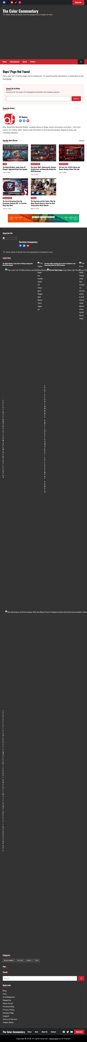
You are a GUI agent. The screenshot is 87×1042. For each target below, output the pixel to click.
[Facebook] (4, 2)
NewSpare (54, 1039)
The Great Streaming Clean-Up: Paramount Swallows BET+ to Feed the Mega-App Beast (15, 203)
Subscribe (79, 1032)
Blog (4, 991)
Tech (4, 164)
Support (6, 1016)
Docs (5, 994)
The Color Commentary (20, 11)
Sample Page (8, 1013)
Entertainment (35, 164)
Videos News (8, 1022)
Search (76, 99)
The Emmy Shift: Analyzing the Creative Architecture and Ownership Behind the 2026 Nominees (43, 169)
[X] (8, 2)
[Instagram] (19, 2)
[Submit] (81, 978)
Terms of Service (10, 1019)
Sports (29, 960)
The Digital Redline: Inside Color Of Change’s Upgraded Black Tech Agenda (15, 168)
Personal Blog (8, 1006)
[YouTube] (12, 2)
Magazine (7, 1000)
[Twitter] (24, 120)
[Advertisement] (45, 39)
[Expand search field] (81, 61)
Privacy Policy (9, 1010)
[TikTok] (15, 2)
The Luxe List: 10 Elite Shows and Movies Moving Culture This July (69, 168)
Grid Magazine (9, 997)
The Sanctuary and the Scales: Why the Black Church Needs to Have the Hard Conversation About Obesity (43, 203)
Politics (33, 198)
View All (81, 140)
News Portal (8, 1003)
